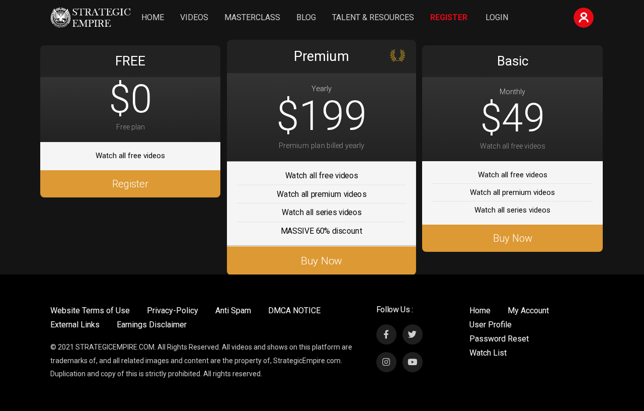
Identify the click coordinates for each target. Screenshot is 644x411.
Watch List (488, 353)
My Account (528, 310)
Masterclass (252, 17)
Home (152, 17)
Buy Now (321, 260)
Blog (306, 17)
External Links (75, 324)
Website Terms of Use (90, 310)
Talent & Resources (373, 17)
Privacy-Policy (172, 310)
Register (448, 17)
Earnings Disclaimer (152, 324)
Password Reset (499, 339)
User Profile (490, 324)
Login (497, 17)
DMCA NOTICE (294, 310)
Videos (194, 17)
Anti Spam (233, 310)
